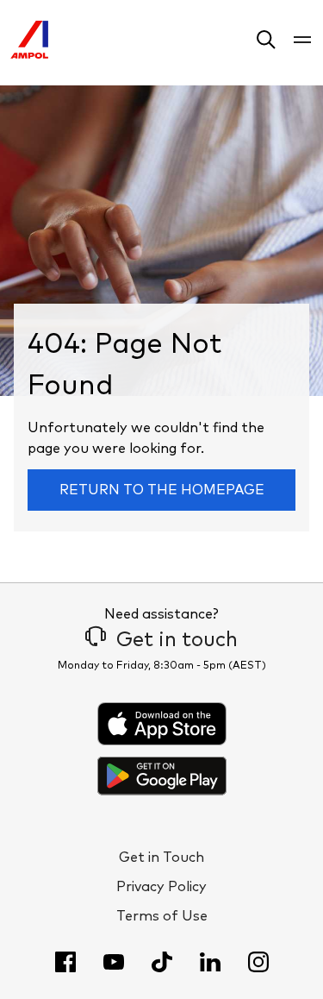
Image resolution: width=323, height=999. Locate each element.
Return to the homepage (161, 490)
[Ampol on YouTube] (113, 962)
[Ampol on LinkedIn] (210, 962)
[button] (266, 42)
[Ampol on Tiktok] (162, 962)
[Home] (29, 54)
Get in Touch (161, 857)
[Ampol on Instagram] (258, 962)
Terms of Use (162, 916)
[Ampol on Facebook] (65, 962)
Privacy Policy (161, 887)
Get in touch (177, 640)
